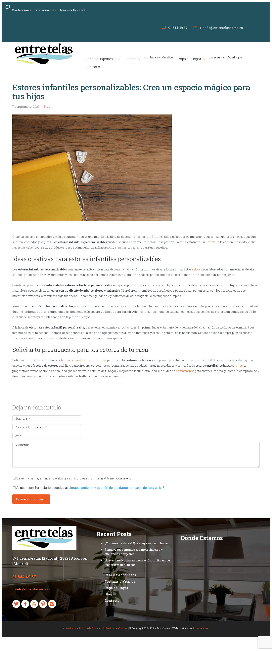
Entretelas (213, 242)
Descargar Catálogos (226, 57)
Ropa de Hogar (189, 59)
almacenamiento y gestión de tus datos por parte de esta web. (115, 488)
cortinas (237, 365)
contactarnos (185, 371)
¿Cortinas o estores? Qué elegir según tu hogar (136, 543)
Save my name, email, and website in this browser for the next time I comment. (74, 478)
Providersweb (201, 628)
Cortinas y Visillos (159, 57)
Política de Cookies (116, 628)
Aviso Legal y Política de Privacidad (83, 628)
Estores (130, 59)
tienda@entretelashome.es (221, 27)
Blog (47, 106)
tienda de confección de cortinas (84, 360)
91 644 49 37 (178, 27)
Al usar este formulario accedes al (90, 488)
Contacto (92, 67)
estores (197, 269)
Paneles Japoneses (100, 59)
